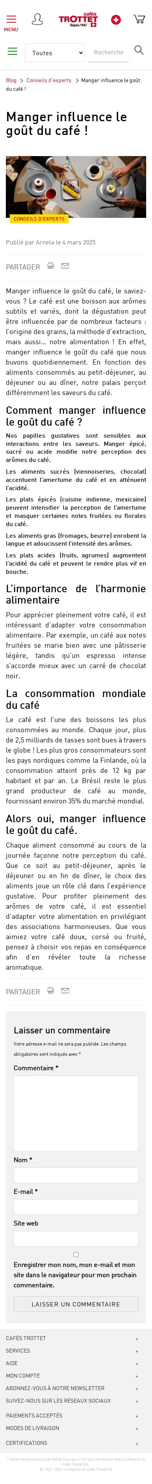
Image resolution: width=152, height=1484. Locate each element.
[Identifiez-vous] (39, 19)
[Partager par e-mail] (65, 267)
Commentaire (36, 1068)
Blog (11, 80)
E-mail (26, 1192)
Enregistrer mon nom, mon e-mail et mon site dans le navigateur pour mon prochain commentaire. (75, 1275)
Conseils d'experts (49, 80)
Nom (23, 1160)
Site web (26, 1223)
